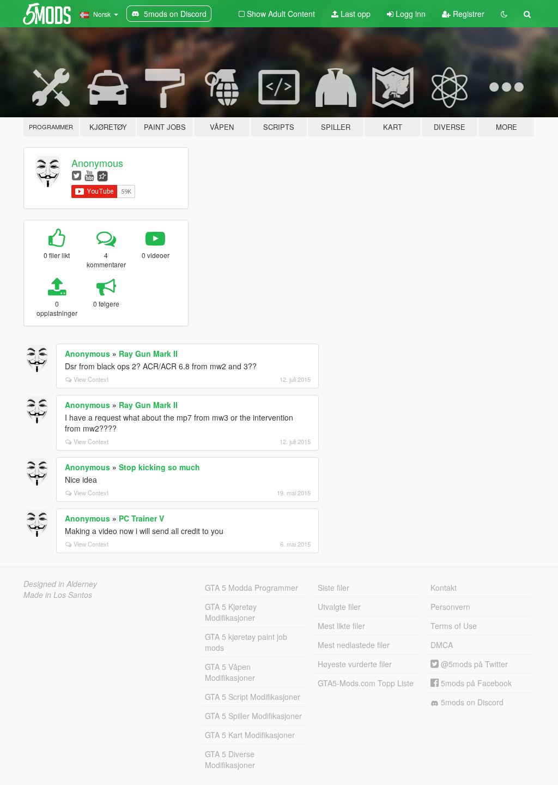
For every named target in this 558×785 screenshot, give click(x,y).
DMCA (441, 644)
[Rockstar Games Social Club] (102, 175)
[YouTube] (89, 175)
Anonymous (97, 162)
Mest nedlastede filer (354, 644)
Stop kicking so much (159, 467)
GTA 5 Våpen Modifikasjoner (230, 672)
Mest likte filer (341, 625)
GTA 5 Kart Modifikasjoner (250, 734)
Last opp (354, 13)
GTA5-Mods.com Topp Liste (366, 683)
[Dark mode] (504, 13)
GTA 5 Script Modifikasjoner (252, 696)
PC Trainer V (141, 518)
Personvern (450, 606)
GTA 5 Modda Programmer (251, 587)
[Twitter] (76, 175)
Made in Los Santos (57, 594)
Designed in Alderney (60, 583)
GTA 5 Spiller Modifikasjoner (253, 715)
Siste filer (333, 587)
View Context (91, 379)
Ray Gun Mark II (148, 353)
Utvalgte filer (339, 606)
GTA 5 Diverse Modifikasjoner (230, 759)
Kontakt (443, 587)
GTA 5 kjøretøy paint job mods (246, 642)
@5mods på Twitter (473, 663)
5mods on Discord (471, 702)
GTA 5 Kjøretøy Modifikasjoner (231, 612)
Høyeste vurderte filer (355, 663)
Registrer (467, 13)
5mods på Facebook (475, 683)
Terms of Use (453, 625)
